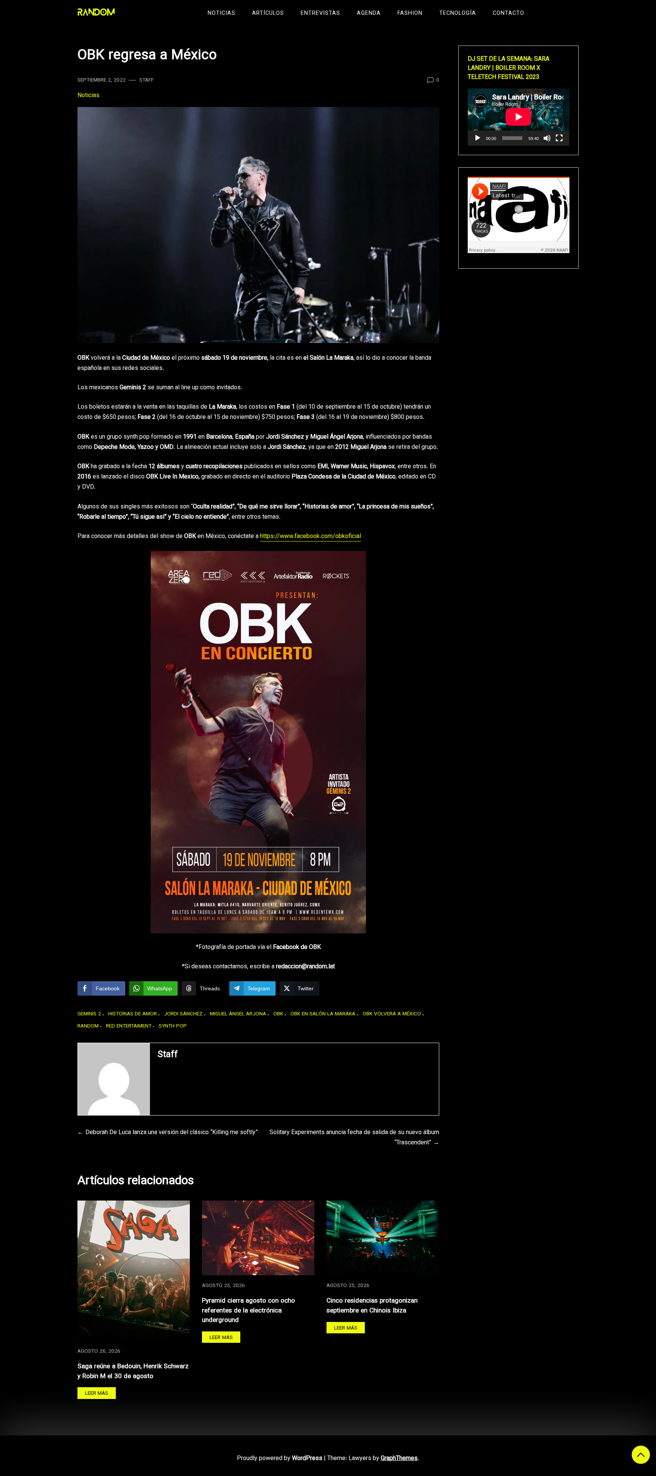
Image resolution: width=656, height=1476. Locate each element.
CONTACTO (508, 13)
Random (88, 1026)
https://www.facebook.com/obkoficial (310, 536)
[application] (518, 116)
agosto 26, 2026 (98, 1351)
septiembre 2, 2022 (101, 80)
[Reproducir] (477, 138)
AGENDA (369, 13)
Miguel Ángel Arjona (238, 1014)
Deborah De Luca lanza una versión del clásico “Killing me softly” (171, 1133)
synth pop (173, 1026)
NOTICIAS (221, 13)
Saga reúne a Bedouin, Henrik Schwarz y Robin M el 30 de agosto (133, 1371)
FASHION (410, 13)
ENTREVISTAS (320, 13)
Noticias (88, 96)
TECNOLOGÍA (457, 13)
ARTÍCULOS (268, 13)
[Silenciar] (547, 138)
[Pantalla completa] (559, 138)
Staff (146, 80)
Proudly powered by (279, 1458)
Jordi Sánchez (183, 1014)
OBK (278, 1014)
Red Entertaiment (128, 1026)
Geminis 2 (89, 1014)
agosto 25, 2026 (223, 1286)
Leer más (96, 1393)
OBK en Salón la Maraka (322, 1014)
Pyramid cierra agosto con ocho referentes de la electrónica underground (248, 1310)
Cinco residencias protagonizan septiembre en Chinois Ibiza (372, 1306)
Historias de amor (132, 1014)
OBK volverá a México (392, 1014)
